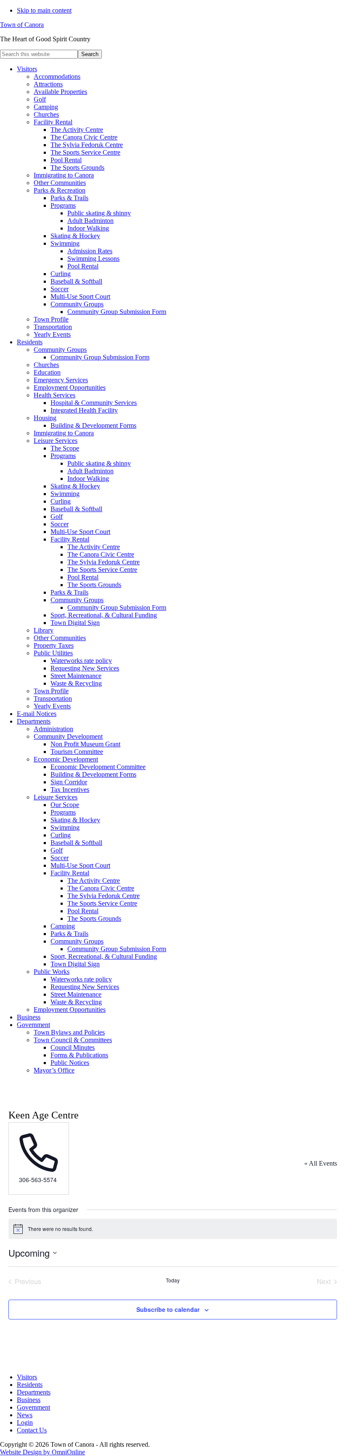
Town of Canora (22, 24)
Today (173, 1280)
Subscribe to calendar (167, 1309)
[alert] (172, 1229)
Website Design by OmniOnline (42, 1452)
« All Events (320, 1163)
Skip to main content (44, 10)
